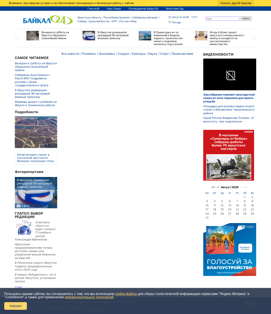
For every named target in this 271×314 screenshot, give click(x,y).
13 (229, 205)
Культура (138, 53)
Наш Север (114, 8)
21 (237, 209)
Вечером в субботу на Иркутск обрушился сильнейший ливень (36, 67)
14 (237, 205)
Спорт (164, 53)
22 (244, 209)
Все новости (70, 53)
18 (214, 209)
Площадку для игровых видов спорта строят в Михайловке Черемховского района (229, 109)
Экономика (107, 53)
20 (229, 209)
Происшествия (182, 53)
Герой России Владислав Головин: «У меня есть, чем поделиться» (228, 119)
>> (246, 187)
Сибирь (82, 21)
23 (252, 209)
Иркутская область (89, 17)
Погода (176, 22)
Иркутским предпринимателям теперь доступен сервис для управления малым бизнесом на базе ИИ (35, 251)
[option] (51, 35)
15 (244, 205)
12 (222, 205)
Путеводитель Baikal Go (143, 8)
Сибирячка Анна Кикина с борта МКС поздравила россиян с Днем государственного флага (32, 80)
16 (252, 205)
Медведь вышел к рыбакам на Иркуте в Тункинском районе (36, 103)
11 (214, 205)
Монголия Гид (175, 8)
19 (222, 209)
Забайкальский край (145, 17)
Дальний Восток (99, 21)
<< (213, 187)
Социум (123, 53)
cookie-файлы (126, 294)
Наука (152, 53)
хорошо (16, 306)
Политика (89, 53)
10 (207, 205)
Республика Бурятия (117, 17)
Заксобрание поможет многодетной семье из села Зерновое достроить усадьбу (229, 98)
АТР (114, 21)
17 (207, 209)
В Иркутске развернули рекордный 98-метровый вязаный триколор (32, 93)
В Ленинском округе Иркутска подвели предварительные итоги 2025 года (36, 266)
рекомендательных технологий (89, 297)
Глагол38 (93, 8)
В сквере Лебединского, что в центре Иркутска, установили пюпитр (35, 278)
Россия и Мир (128, 21)
